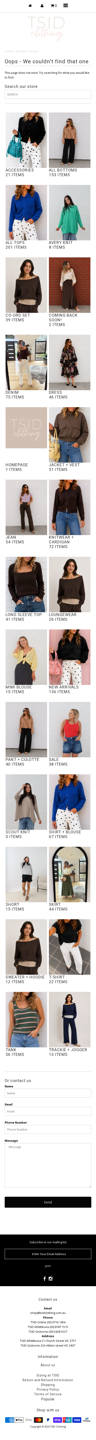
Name (9, 1086)
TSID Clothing (58, 1426)
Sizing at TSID (48, 1375)
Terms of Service (48, 1394)
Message (11, 1141)
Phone (48, 1317)
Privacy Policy (48, 1389)
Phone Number (16, 1122)
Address (48, 1336)
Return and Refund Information (48, 1380)
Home (9, 51)
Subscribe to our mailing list (48, 1242)
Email (9, 1104)
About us (48, 1365)
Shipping (48, 1385)
